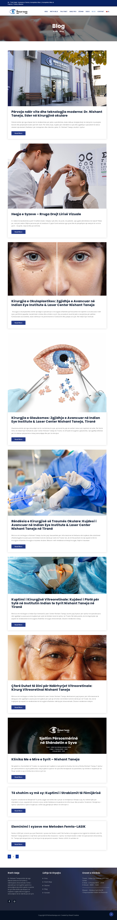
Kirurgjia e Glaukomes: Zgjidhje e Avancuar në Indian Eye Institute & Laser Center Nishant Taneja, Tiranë (55, 420)
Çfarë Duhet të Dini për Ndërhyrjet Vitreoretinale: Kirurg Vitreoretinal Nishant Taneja (51, 688)
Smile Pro (72, 11)
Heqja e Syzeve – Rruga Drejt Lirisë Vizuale (46, 214)
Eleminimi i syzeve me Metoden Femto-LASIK (48, 826)
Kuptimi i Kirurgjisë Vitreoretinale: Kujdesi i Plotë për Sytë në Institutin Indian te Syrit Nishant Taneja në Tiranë (55, 603)
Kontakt (101, 11)
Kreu (46, 11)
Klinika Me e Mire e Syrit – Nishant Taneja (45, 759)
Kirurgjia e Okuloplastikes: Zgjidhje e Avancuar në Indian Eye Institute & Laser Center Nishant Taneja (53, 303)
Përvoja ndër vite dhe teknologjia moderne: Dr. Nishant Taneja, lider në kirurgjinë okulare (56, 114)
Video (88, 11)
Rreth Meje (54, 11)
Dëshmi (80, 11)
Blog (94, 11)
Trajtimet (63, 11)
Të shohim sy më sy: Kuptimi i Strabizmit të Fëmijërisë (56, 793)
